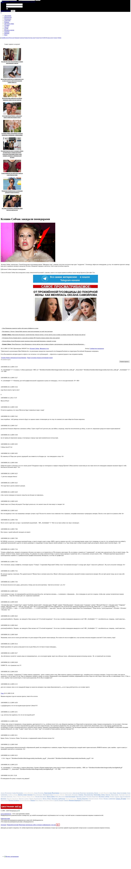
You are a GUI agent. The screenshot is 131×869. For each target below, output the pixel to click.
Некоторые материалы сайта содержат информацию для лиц (39, 825)
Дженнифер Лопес (99, 794)
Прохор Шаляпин (24, 800)
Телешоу (6, 31)
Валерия (30, 794)
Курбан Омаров (114, 796)
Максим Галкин (24, 798)
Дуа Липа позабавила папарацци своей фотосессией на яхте (12, 209)
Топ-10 (6, 27)
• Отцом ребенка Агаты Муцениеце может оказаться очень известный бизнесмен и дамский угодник (29, 341)
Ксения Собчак (34, 348)
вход (2, 2)
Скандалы (7, 20)
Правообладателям (12, 825)
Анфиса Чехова (12, 794)
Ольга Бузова (121, 798)
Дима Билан (114, 794)
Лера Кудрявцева (125, 796)
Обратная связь (5, 818)
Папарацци (7, 19)
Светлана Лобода (48, 800)
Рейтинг (6, 33)
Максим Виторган (12, 798)
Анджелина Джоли (92, 793)
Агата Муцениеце (6, 793)
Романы (6, 22)
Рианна (32, 800)
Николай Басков (93, 798)
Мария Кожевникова (35, 798)
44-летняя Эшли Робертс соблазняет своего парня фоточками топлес (12, 116)
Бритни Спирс (22, 794)
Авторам (3, 825)
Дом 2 (15, 796)
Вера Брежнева (37, 794)
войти (13, 11)
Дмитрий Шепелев (6, 796)
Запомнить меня (13, 9)
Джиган (107, 794)
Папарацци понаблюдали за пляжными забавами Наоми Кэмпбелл (12, 191)
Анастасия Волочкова (51, 793)
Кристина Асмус (81, 796)
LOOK (6, 28)
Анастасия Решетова (79, 793)
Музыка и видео (9, 30)
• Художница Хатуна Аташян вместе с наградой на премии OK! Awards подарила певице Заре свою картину (31, 338)
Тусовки (6, 25)
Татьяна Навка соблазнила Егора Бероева (13, 357)
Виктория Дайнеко (59, 794)
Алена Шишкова (28, 793)
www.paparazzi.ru (6, 813)
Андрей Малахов (104, 793)
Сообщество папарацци (96, 348)
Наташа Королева (82, 798)
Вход (5, 35)
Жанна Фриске (22, 796)
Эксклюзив (7, 15)
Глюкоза (80, 794)
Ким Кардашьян (70, 796)
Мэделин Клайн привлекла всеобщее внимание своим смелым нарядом (12, 99)
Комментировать (124, 361)
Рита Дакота (39, 800)
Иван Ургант (31, 796)
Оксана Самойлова (109, 798)
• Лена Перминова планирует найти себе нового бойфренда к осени (20, 328)
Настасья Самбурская (58, 798)
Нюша (101, 798)
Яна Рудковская (86, 800)
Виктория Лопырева (71, 794)
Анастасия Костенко (66, 793)
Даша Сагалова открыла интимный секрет (40, 357)
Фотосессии (8, 17)
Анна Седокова (122, 793)
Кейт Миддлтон (60, 796)
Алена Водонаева (17, 793)
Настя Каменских (70, 798)
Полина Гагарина (13, 800)
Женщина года (44, 348)
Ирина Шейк (51, 796)
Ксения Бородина (93, 796)
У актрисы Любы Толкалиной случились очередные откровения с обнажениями (12, 134)
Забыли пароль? (5, 11)
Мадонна (3, 798)
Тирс (2, 693)
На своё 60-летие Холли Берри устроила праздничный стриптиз (12, 62)
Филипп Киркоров (75, 800)
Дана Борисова (88, 794)
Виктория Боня (48, 795)
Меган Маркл (47, 798)
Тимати (66, 800)
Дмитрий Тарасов (124, 795)
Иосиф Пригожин (40, 796)
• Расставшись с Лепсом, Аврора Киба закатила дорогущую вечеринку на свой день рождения (27, 331)
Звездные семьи (9, 23)
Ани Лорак (112, 793)
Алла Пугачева (39, 793)
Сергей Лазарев (58, 800)
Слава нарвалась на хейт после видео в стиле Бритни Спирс (12, 174)
